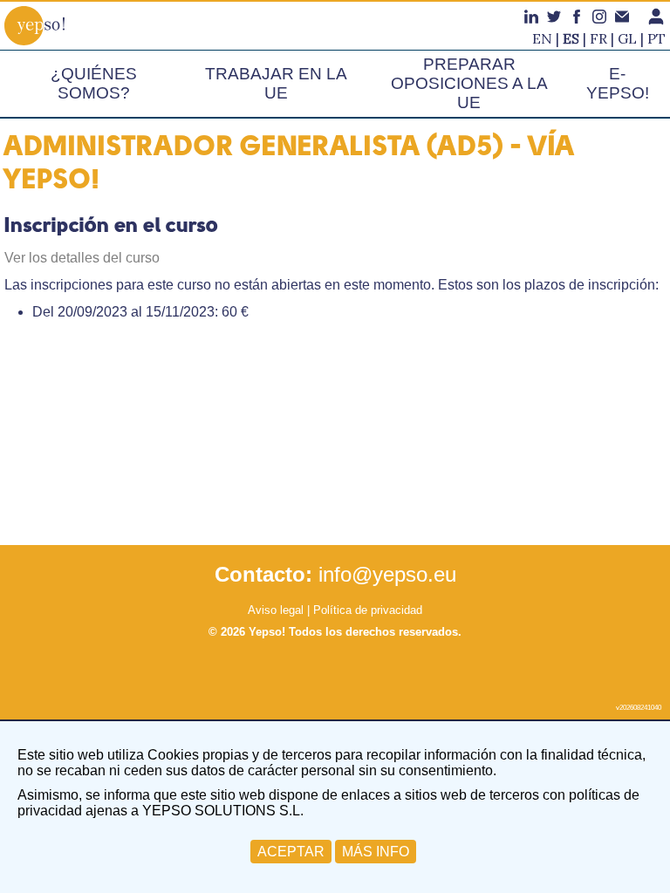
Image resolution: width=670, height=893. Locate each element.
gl (627, 38)
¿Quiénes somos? (94, 83)
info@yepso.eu (387, 574)
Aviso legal (276, 610)
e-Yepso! (617, 83)
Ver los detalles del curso (82, 257)
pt (656, 38)
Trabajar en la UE (276, 83)
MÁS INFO (375, 851)
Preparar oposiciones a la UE (469, 83)
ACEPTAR (291, 851)
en (542, 38)
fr (598, 38)
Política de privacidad (367, 610)
